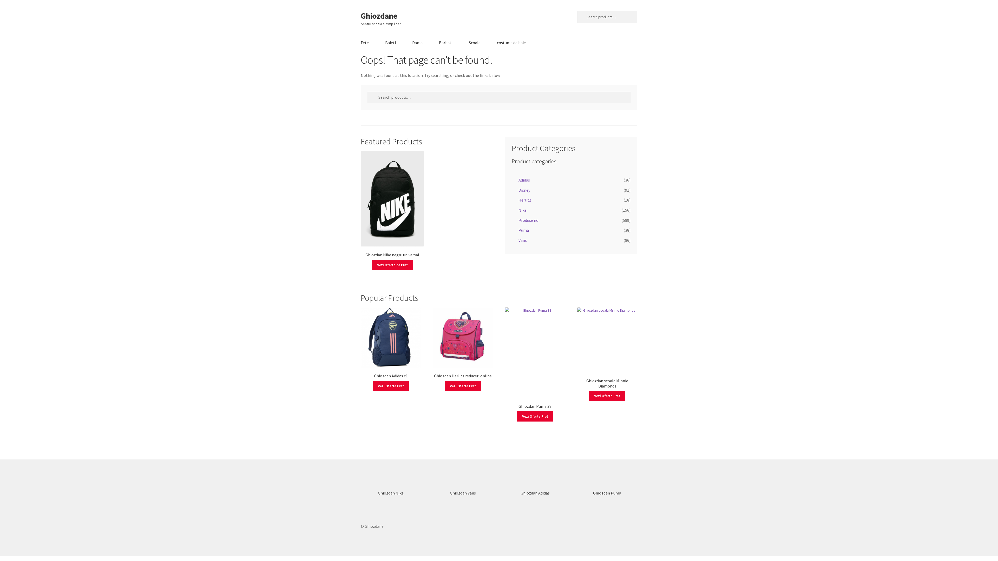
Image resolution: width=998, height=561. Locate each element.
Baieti (390, 42)
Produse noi (529, 220)
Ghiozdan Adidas (535, 493)
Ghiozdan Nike (391, 493)
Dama (417, 42)
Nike (522, 210)
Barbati (445, 42)
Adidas (524, 180)
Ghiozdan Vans (463, 493)
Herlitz (524, 200)
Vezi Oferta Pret (391, 386)
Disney (524, 190)
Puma (523, 230)
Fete (365, 42)
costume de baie (511, 42)
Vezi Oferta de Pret (392, 265)
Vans (522, 240)
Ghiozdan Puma (607, 493)
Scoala (475, 42)
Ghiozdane (379, 16)
